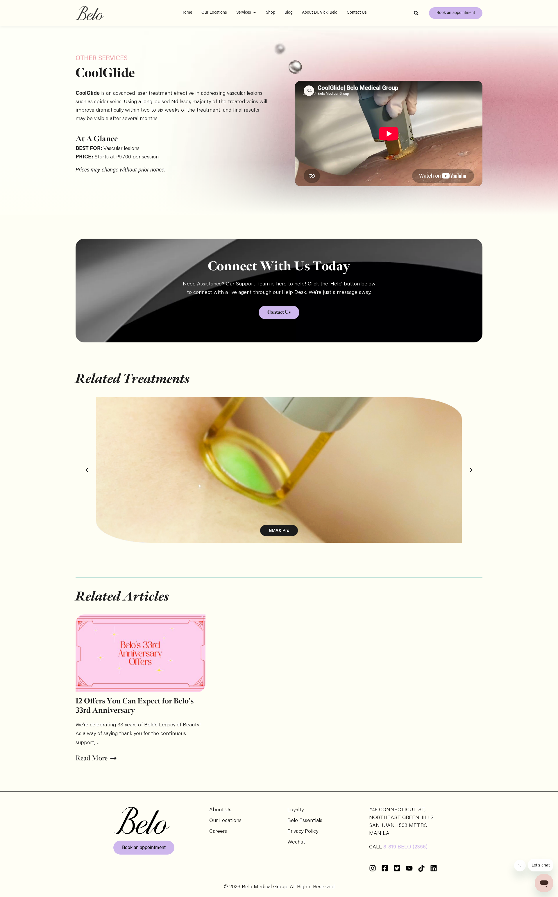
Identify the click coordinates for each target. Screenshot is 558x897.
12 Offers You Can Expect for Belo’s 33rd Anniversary (135, 706)
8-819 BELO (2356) (405, 847)
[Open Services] (255, 13)
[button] (87, 470)
